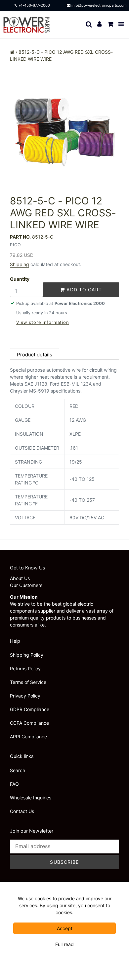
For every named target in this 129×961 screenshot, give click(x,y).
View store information (42, 322)
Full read (64, 944)
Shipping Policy (26, 655)
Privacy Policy (25, 696)
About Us (20, 578)
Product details (34, 354)
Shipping (19, 264)
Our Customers (26, 585)
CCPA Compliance (29, 723)
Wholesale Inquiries (30, 797)
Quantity (19, 279)
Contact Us (22, 811)
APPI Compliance (28, 736)
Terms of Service (28, 682)
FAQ (14, 784)
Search (17, 770)
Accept (64, 928)
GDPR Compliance (29, 709)
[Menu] (121, 24)
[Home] (12, 52)
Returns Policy (25, 668)
